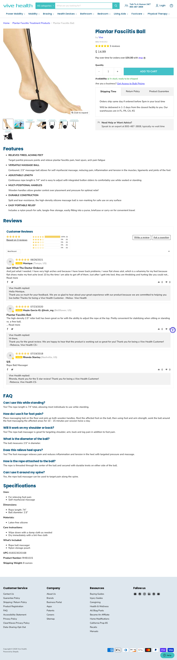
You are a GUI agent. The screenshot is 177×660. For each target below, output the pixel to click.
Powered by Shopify (11, 652)
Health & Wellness (99, 606)
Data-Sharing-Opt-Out (14, 627)
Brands (50, 598)
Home (6, 23)
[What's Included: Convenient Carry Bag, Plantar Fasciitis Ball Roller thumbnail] (8, 135)
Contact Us (8, 593)
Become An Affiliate (99, 614)
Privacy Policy (10, 618)
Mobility (33, 13)
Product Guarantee (159, 91)
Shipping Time (108, 91)
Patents (50, 610)
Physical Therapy (158, 13)
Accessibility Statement (14, 614)
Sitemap (51, 618)
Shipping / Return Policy (15, 602)
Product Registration (13, 606)
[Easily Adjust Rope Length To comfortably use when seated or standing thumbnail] (41, 124)
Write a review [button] (142, 237)
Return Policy (133, 91)
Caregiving (95, 602)
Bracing (47, 13)
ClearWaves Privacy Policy (16, 622)
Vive (101, 37)
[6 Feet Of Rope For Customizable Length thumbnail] (63, 124)
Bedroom (103, 13)
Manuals (94, 631)
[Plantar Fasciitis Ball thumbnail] (8, 124)
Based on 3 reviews (16, 240)
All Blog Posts (97, 610)
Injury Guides (96, 598)
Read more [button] (12, 277)
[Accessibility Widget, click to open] (173, 330)
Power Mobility (15, 13)
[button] (102, 46)
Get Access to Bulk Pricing (131, 83)
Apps (49, 606)
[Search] (115, 6)
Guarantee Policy (11, 598)
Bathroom (86, 13)
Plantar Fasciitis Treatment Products (31, 23)
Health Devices (66, 13)
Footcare (137, 13)
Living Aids (120, 13)
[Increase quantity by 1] (117, 71)
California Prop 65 (99, 622)
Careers (50, 614)
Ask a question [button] (161, 237)
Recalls (93, 627)
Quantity (99, 65)
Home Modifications (99, 618)
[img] (23, 259)
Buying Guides (97, 593)
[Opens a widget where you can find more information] (167, 655)
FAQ (5, 610)
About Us (51, 593)
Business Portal (54, 602)
